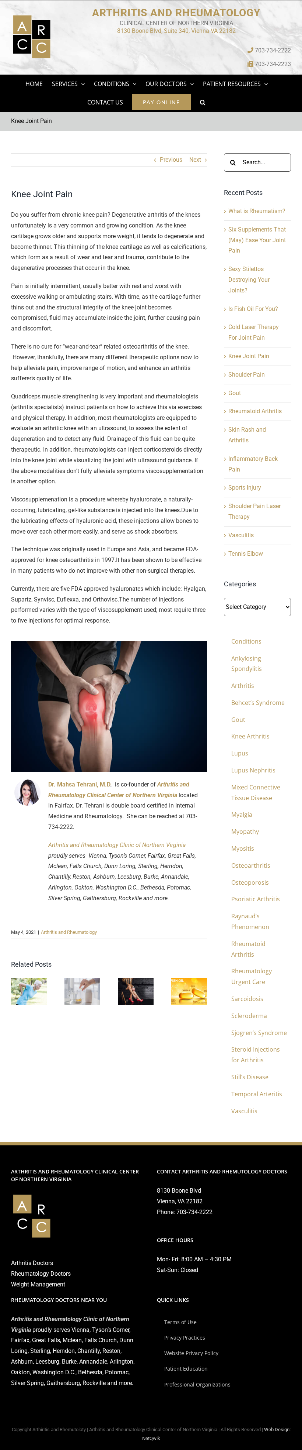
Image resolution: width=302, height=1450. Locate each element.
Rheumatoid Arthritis (255, 411)
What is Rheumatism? (256, 211)
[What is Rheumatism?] (29, 981)
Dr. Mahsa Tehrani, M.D (79, 784)
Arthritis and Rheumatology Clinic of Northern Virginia (117, 845)
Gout (234, 393)
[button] (203, 102)
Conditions (246, 641)
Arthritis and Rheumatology (69, 932)
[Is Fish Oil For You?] (189, 981)
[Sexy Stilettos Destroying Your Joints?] (136, 981)
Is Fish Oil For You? (253, 308)
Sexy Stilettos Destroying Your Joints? (249, 279)
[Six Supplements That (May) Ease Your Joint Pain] (82, 981)
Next (195, 159)
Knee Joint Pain (248, 356)
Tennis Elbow (245, 553)
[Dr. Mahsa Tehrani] (27, 782)
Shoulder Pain (246, 374)
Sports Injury (244, 487)
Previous (171, 159)
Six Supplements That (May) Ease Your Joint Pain (257, 240)
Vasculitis (241, 535)
